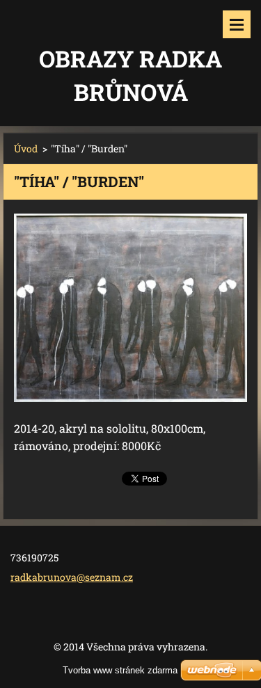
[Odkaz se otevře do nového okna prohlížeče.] (130, 308)
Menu (237, 24)
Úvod (26, 148)
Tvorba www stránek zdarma (120, 670)
